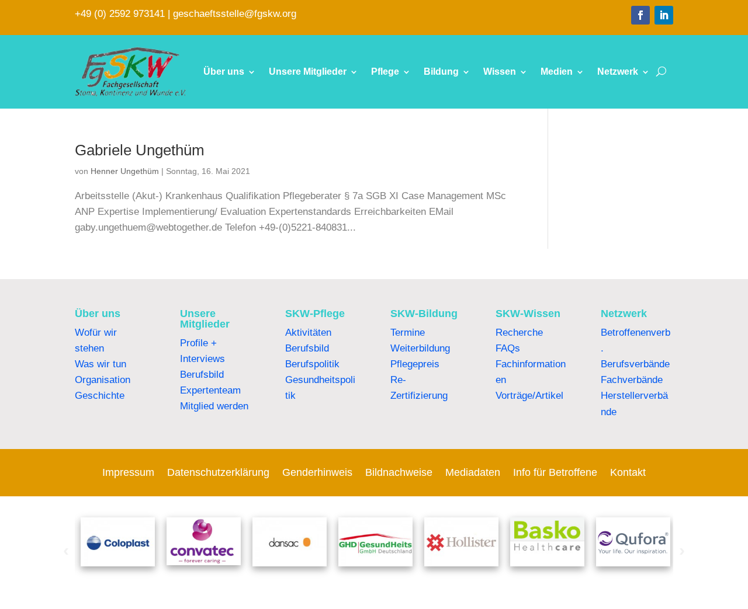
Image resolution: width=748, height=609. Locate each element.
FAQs (508, 348)
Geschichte (99, 395)
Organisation (102, 379)
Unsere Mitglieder (308, 71)
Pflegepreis (414, 364)
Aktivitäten (308, 332)
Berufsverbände (635, 364)
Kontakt (628, 473)
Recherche (519, 332)
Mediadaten (472, 473)
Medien (557, 71)
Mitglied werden (214, 406)
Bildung (441, 71)
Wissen (499, 71)
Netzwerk (617, 71)
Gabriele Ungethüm (140, 150)
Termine (407, 332)
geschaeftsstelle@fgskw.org (234, 13)
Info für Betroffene (555, 473)
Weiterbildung (420, 348)
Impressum (128, 473)
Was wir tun (100, 364)
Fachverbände (632, 379)
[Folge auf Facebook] (640, 15)
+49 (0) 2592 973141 (120, 13)
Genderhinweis (317, 473)
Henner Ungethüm (125, 171)
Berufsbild (202, 374)
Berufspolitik (312, 364)
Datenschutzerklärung (218, 473)
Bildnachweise (398, 473)
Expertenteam (210, 390)
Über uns (223, 71)
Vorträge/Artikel (529, 395)
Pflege (385, 71)
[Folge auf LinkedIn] (663, 15)
